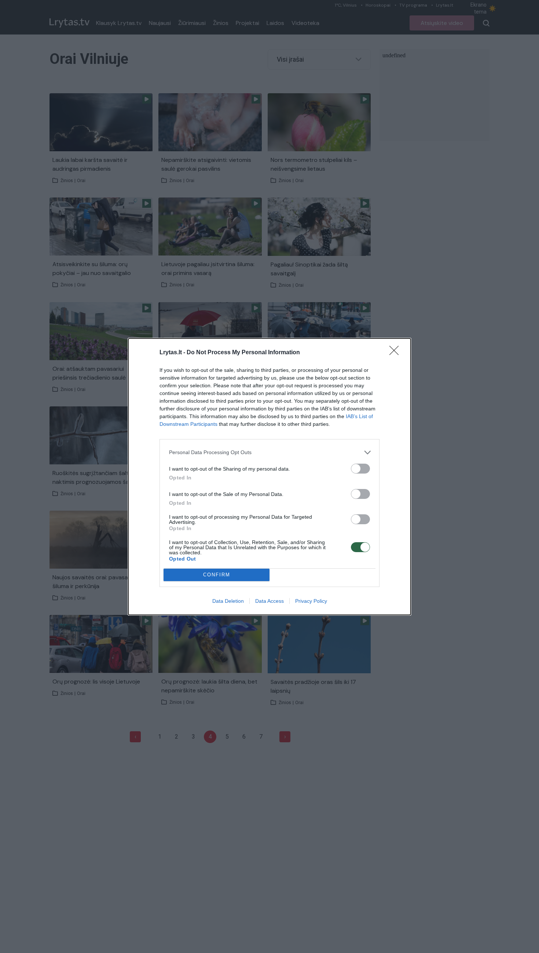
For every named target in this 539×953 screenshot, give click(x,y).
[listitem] (269, 452)
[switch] (360, 469)
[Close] (396, 353)
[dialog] (269, 476)
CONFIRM (216, 574)
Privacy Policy (311, 601)
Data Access (269, 601)
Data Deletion (228, 601)
